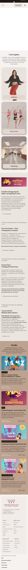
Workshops (14, 441)
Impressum (3, 562)
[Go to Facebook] (5, 516)
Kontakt (16, 547)
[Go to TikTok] (10, 516)
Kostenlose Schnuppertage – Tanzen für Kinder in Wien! (13, 410)
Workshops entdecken (9, 250)
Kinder (3, 407)
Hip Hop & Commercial (7, 528)
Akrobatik (16, 522)
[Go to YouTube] (3, 516)
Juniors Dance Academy (8, 541)
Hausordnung (4, 565)
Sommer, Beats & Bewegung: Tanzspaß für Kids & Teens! (13, 444)
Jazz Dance (5, 530)
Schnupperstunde (6, 551)
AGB (2, 558)
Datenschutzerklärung (6, 560)
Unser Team (17, 541)
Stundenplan (5, 549)
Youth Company (6, 545)
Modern (4, 533)
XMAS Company (6, 547)
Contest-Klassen (6, 543)
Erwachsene (4, 372)
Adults (4, 520)
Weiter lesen (21, 421)
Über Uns (16, 538)
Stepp (4, 535)
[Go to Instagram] (8, 516)
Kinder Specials (8, 441)
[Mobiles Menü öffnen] (25, 5)
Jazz (15, 528)
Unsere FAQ (17, 543)
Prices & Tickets (6, 524)
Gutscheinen (23, 0)
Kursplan (4, 522)
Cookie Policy (4, 567)
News (15, 545)
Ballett (4, 526)
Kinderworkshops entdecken (10, 296)
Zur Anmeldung (7, 214)
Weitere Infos (6, 336)
